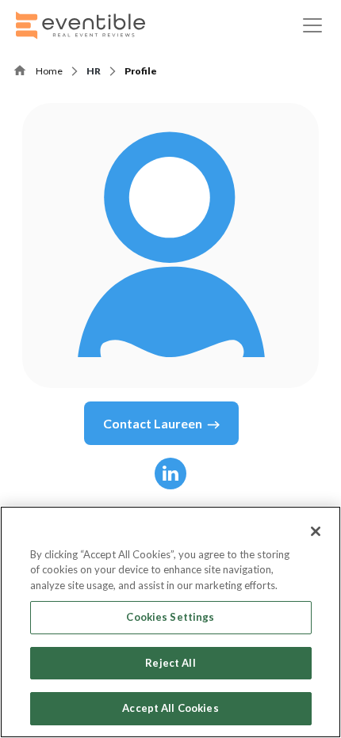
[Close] (315, 531)
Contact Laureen (152, 423)
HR (93, 71)
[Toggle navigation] (312, 25)
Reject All (170, 662)
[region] (170, 622)
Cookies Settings (170, 617)
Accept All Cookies (170, 708)
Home (49, 71)
